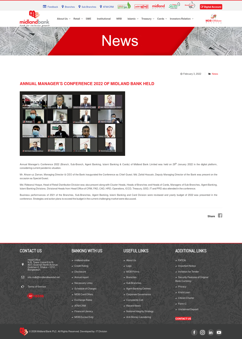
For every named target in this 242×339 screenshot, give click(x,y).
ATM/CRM (80, 305)
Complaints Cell (134, 299)
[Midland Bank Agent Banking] (190, 4)
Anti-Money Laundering (138, 317)
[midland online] (158, 6)
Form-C (182, 303)
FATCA (182, 260)
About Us (131, 260)
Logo (129, 265)
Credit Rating (81, 265)
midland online (82, 260)
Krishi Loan (184, 292)
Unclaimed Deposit (188, 309)
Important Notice (187, 265)
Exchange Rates (83, 299)
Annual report (81, 277)
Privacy (182, 286)
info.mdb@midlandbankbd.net (44, 277)
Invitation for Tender (188, 271)
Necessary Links (83, 283)
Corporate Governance (138, 294)
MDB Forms (132, 271)
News (215, 73)
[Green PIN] (124, 4)
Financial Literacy (83, 311)
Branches (131, 277)
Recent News (133, 305)
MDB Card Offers (83, 294)
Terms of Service (37, 286)
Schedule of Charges (85, 288)
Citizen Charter (186, 298)
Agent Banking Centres (138, 288)
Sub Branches (133, 283)
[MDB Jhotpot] (141, 6)
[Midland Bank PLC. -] (34, 18)
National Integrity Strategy (140, 311)
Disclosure (80, 271)
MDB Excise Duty (84, 317)
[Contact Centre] (35, 296)
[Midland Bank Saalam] (174, 5)
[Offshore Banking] (213, 18)
